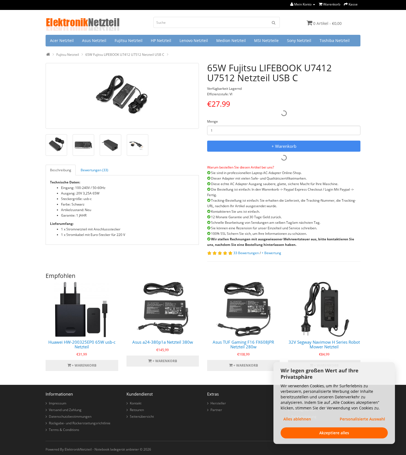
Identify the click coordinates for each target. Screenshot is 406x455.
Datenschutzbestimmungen (70, 416)
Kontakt (135, 403)
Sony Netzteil (299, 40)
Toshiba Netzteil (335, 40)
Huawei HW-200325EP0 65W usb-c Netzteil (81, 344)
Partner (216, 409)
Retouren (137, 409)
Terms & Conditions (64, 429)
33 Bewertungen (246, 253)
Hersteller (218, 403)
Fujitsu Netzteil (129, 40)
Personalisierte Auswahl (362, 419)
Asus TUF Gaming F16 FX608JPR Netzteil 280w (243, 344)
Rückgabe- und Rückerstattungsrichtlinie (79, 423)
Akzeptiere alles (334, 432)
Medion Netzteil (231, 40)
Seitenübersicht (142, 416)
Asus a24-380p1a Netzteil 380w (162, 342)
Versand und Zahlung (65, 409)
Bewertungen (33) (94, 170)
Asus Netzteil (94, 40)
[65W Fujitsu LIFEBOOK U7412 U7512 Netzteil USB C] (122, 96)
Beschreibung (60, 170)
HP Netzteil (161, 40)
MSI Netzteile (266, 40)
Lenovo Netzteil (194, 40)
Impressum (57, 403)
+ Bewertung (271, 253)
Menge (212, 121)
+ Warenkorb (283, 146)
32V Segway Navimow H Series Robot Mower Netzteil (324, 344)
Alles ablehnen (297, 419)
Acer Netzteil (62, 40)
